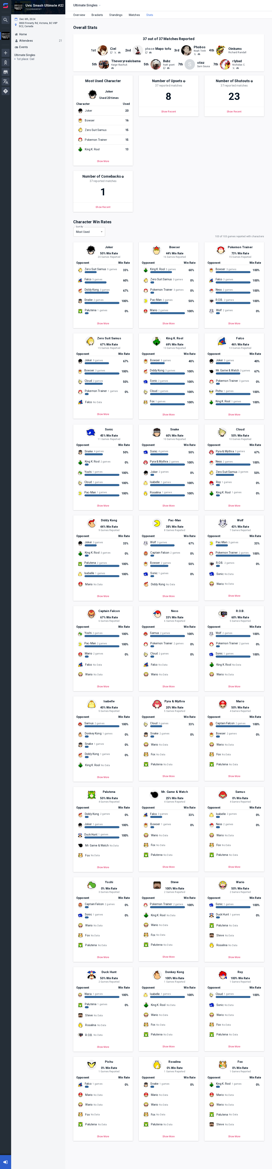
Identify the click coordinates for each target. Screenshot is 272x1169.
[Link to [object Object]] (103, 50)
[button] (184, 81)
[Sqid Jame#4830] (112, 68)
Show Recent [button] (168, 111)
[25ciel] (111, 52)
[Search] (6, 20)
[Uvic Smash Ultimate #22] (5, 36)
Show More (103, 161)
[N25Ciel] (115, 52)
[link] (119, 52)
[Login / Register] (5, 1162)
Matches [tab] (134, 15)
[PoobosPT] (195, 54)
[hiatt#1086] (168, 68)
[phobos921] (146, 52)
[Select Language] (6, 82)
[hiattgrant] (164, 68)
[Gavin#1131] (150, 52)
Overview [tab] (79, 15)
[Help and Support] (6, 91)
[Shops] (6, 72)
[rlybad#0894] (237, 68)
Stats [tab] (149, 15)
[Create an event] (6, 53)
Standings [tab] (115, 15)
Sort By (79, 226)
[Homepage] (5, 5)
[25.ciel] (119, 52)
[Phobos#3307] (199, 54)
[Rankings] (6, 62)
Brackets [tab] (97, 15)
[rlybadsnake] (233, 68)
